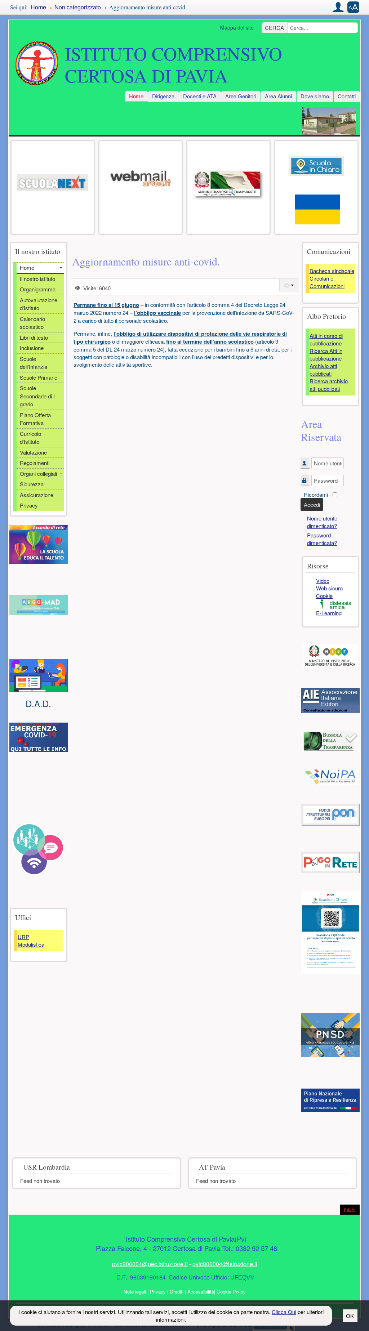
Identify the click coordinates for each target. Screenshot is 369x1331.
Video (322, 580)
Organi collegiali (38, 473)
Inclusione (32, 348)
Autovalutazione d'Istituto (38, 304)
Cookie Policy (231, 1291)
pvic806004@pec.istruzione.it (150, 1264)
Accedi (312, 504)
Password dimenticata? (322, 538)
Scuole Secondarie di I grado (37, 396)
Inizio (352, 1209)
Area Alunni (278, 96)
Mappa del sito (237, 27)
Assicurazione (36, 495)
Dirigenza (163, 96)
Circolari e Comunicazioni (327, 282)
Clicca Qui (284, 1312)
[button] (338, 7)
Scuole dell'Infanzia (33, 363)
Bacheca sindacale (332, 270)
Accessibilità (200, 1291)
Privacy (29, 505)
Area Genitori (240, 96)
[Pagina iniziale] (36, 63)
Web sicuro (329, 588)
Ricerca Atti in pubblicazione (326, 354)
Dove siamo (315, 96)
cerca (274, 27)
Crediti (176, 1291)
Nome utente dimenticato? (322, 522)
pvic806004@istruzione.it (224, 1264)
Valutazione (33, 452)
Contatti (347, 96)
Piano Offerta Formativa (35, 419)
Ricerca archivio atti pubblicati (329, 384)
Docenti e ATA (200, 96)
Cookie (324, 595)
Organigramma (37, 289)
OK (350, 1315)
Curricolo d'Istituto (30, 438)
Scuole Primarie (38, 377)
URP (23, 937)
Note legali (135, 1291)
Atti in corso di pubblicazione (326, 339)
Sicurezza (32, 484)
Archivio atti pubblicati (323, 369)
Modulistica (31, 944)
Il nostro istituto (37, 278)
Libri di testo (34, 337)
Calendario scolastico (32, 323)
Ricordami (316, 494)
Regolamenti (34, 462)
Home (136, 96)
